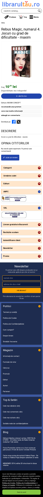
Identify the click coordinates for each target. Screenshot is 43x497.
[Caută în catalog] (39, 10)
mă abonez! (21, 290)
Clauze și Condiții (8, 485)
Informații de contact (11, 356)
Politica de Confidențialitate (26, 483)
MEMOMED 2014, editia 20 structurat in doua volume (20, 464)
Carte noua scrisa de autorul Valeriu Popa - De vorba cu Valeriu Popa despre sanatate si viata (20, 457)
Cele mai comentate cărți (12, 412)
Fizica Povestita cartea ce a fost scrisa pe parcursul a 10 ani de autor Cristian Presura (19, 449)
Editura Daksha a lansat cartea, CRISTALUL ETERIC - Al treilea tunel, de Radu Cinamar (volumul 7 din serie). (19, 440)
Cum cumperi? (8, 330)
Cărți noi (6, 368)
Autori (5, 386)
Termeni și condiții (10, 312)
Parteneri (6, 391)
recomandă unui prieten (11, 107)
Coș (24, 16)
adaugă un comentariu (10, 115)
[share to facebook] (14, 122)
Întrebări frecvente (10, 342)
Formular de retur (9, 362)
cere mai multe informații (12, 111)
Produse (12, 17)
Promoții (6, 374)
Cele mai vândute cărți (11, 406)
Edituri (5, 380)
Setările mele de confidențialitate (15, 424)
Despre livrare (8, 336)
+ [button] (39, 168)
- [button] (39, 191)
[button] (34, 17)
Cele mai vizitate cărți (11, 418)
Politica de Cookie (8, 483)
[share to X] (18, 122)
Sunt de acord (21, 492)
